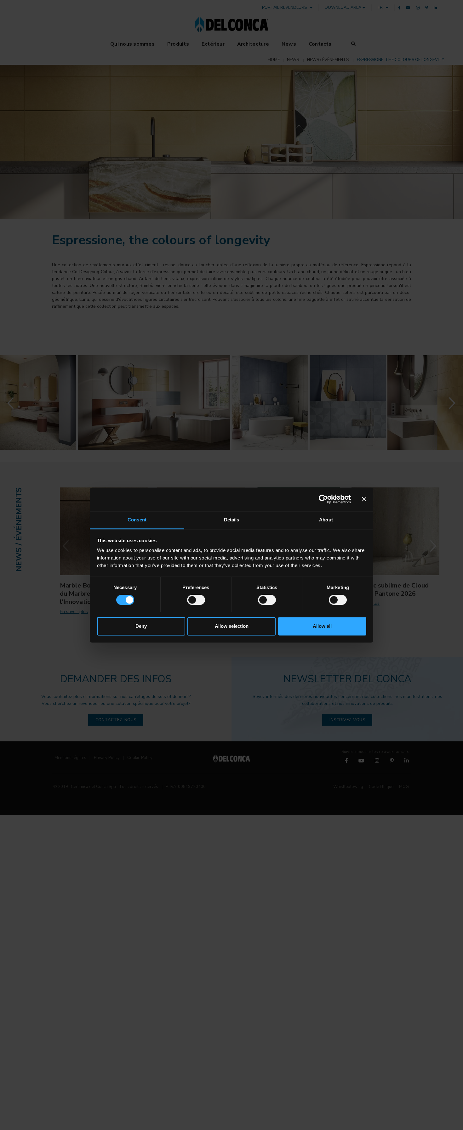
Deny (141, 626)
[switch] (196, 600)
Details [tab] (231, 519)
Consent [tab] (137, 519)
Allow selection (232, 626)
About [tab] (326, 519)
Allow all (322, 626)
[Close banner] (364, 499)
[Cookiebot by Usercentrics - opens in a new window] (323, 499)
